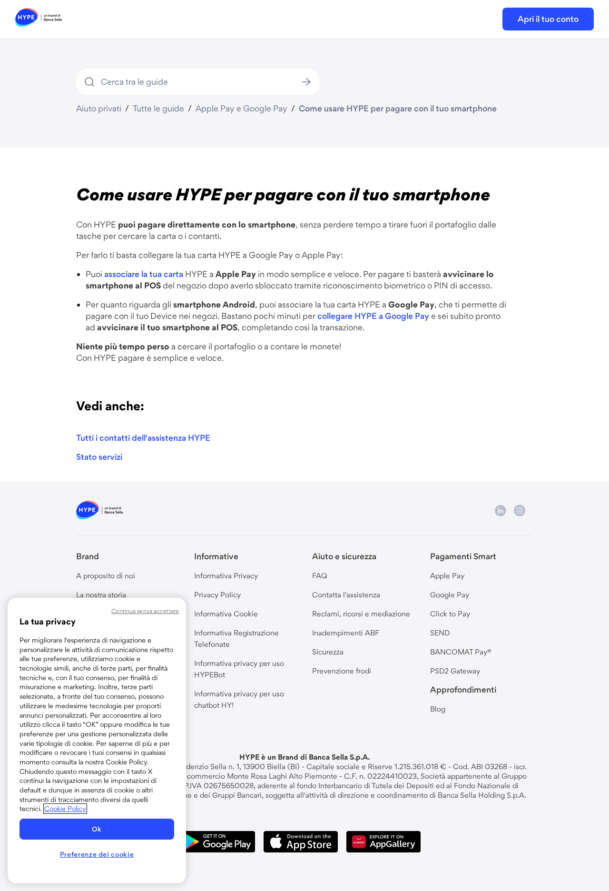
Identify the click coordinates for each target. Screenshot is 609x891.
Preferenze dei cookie (97, 854)
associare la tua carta (143, 274)
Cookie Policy (65, 808)
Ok (97, 829)
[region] (97, 740)
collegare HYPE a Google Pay (373, 316)
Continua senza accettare (145, 610)
